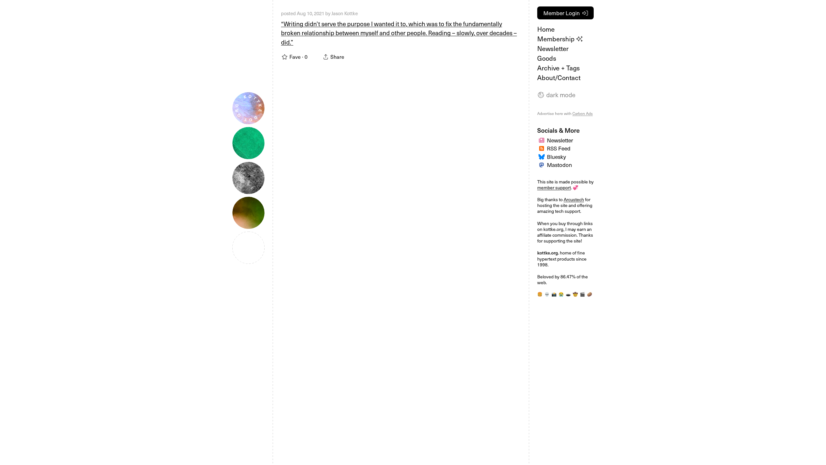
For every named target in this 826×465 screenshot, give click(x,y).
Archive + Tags (558, 68)
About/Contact (558, 77)
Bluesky (556, 156)
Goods (546, 58)
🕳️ (568, 294)
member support (554, 187)
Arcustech (574, 199)
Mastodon (559, 164)
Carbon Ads (582, 113)
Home (546, 29)
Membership (556, 39)
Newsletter (553, 48)
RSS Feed (558, 148)
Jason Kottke (344, 13)
